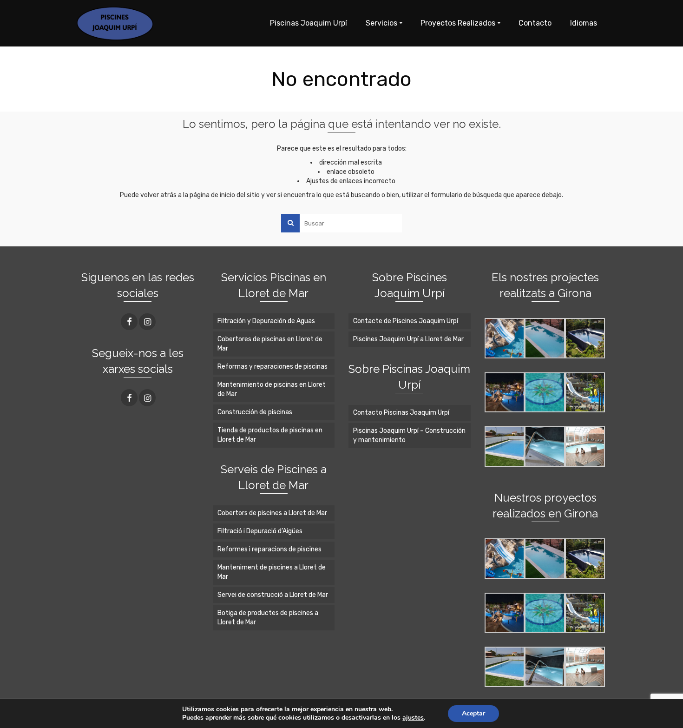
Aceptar (473, 713)
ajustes (413, 718)
